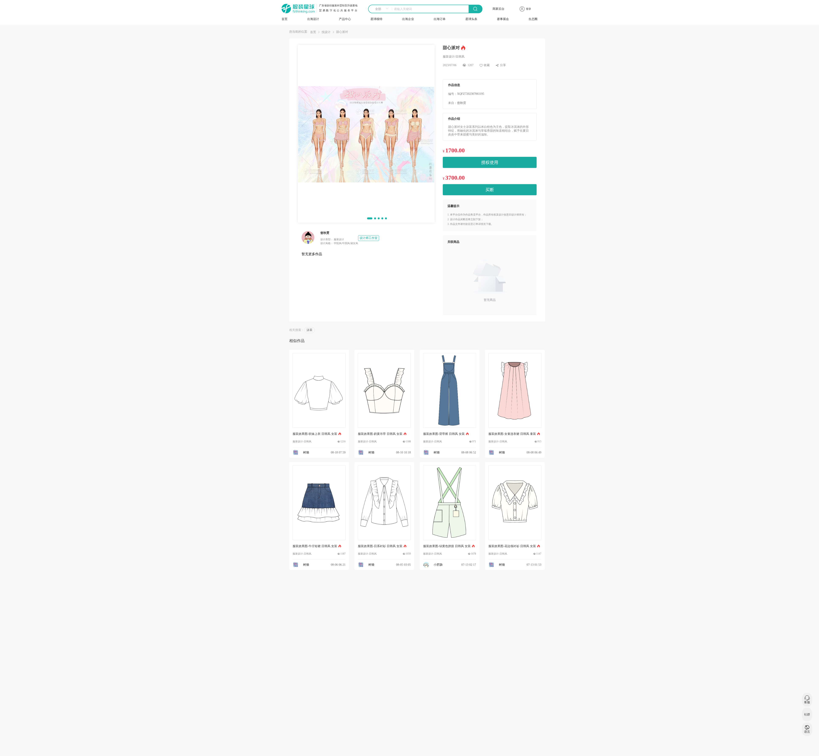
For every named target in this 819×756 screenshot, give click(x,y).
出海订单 (440, 19)
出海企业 (408, 19)
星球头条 (471, 19)
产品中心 (345, 19)
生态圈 (533, 19)
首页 (285, 19)
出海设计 (313, 19)
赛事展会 (503, 19)
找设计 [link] (326, 32)
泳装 (309, 330)
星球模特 (376, 19)
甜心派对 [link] (342, 32)
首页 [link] (313, 32)
